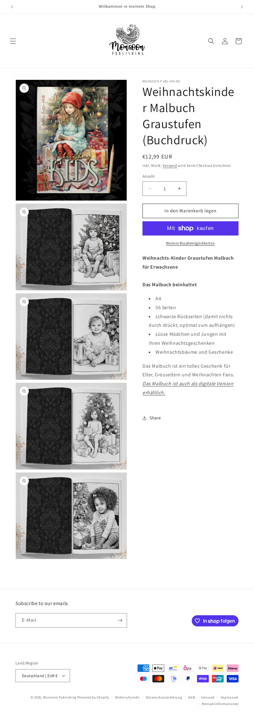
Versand (170, 165)
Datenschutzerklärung (164, 697)
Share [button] (155, 418)
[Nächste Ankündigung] (242, 7)
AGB (191, 697)
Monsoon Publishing (60, 697)
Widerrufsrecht (127, 697)
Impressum (230, 697)
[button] (13, 41)
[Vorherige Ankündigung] (12, 7)
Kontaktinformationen (220, 704)
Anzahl (148, 176)
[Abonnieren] (120, 620)
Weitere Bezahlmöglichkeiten (190, 243)
